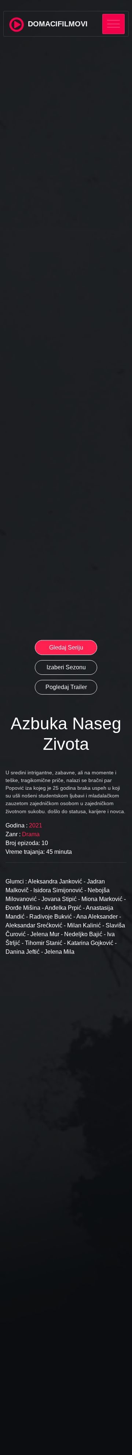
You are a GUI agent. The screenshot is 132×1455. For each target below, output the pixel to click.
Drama (31, 834)
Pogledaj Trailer (66, 687)
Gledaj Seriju (66, 647)
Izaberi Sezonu (66, 667)
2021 (34, 825)
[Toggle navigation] (113, 24)
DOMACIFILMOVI (57, 24)
